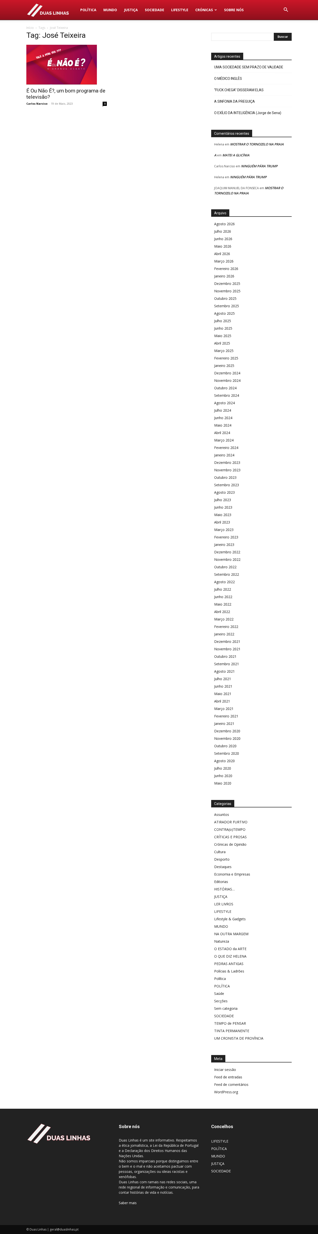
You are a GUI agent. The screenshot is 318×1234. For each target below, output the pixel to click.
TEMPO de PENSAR (230, 1023)
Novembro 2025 (227, 291)
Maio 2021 (222, 693)
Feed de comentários (231, 1084)
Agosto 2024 (224, 402)
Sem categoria (226, 1008)
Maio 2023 (222, 514)
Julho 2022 (222, 589)
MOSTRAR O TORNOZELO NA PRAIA (257, 144)
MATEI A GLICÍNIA (235, 155)
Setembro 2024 (226, 395)
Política (220, 978)
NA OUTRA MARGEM (231, 933)
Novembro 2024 (227, 380)
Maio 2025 (222, 335)
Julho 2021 (222, 678)
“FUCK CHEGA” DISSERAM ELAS (239, 90)
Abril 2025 (222, 343)
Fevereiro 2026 (226, 268)
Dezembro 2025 (227, 283)
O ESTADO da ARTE (230, 948)
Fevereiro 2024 (226, 447)
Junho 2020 (223, 775)
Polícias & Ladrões (229, 971)
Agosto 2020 (224, 760)
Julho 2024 (222, 410)
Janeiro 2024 (224, 455)
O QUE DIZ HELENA (230, 956)
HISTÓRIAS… (224, 889)
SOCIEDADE (154, 9)
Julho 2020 (222, 768)
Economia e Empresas (232, 874)
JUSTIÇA (131, 9)
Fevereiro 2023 (226, 537)
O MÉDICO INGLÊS (228, 79)
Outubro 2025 (225, 298)
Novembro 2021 (227, 649)
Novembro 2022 (227, 559)
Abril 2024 (222, 432)
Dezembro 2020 (227, 731)
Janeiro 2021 (224, 723)
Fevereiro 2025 (226, 358)
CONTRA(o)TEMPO (229, 829)
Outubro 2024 (225, 388)
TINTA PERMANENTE (231, 1030)
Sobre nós (234, 9)
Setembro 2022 (226, 574)
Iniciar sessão (225, 1069)
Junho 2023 (223, 507)
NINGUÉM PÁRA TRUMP (259, 166)
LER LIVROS (223, 904)
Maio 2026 (222, 246)
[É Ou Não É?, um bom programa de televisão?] (66, 65)
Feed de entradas (228, 1077)
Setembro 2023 (226, 485)
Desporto (222, 859)
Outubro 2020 (225, 746)
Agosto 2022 (224, 581)
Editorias (221, 881)
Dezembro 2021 (227, 641)
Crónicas (204, 9)
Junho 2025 (223, 328)
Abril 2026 (222, 253)
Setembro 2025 (226, 306)
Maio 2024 (222, 425)
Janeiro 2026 (224, 276)
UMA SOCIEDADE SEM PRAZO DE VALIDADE (248, 67)
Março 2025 (224, 350)
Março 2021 (224, 708)
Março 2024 (224, 440)
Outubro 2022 (225, 567)
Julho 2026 (222, 231)
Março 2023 (224, 529)
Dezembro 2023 (227, 462)
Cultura (220, 851)
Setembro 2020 (226, 753)
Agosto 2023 (224, 492)
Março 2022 (224, 619)
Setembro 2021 (226, 663)
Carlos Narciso (36, 103)
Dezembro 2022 (227, 552)
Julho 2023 (222, 499)
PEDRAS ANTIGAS (228, 963)
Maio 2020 (222, 783)
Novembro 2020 (227, 738)
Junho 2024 (223, 417)
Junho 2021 (223, 686)
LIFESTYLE (179, 9)
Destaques (223, 866)
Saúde (219, 993)
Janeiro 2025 (224, 365)
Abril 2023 (222, 522)
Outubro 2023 (225, 477)
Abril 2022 (222, 611)
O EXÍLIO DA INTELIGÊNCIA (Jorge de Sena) (247, 113)
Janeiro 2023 (224, 544)
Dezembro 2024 (227, 373)
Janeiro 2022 (224, 634)
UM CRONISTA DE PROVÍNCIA (238, 1038)
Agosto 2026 (224, 223)
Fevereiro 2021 (226, 716)
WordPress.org (226, 1092)
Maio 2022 (222, 604)
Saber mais (128, 1202)
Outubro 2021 (225, 656)
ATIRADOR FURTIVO (230, 822)
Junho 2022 (223, 596)
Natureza (221, 941)
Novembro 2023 (227, 470)
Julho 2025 (222, 320)
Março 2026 (224, 261)
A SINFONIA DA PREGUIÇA (234, 101)
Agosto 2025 (224, 313)
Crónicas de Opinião (230, 844)
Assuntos (221, 814)
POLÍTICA (88, 9)
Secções (221, 1001)
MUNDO (110, 9)
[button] (286, 10)
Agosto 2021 (224, 671)
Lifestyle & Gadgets (230, 919)
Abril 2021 (222, 701)
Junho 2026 (223, 238)
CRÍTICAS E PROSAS (230, 837)
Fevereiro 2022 (226, 626)
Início (30, 28)
